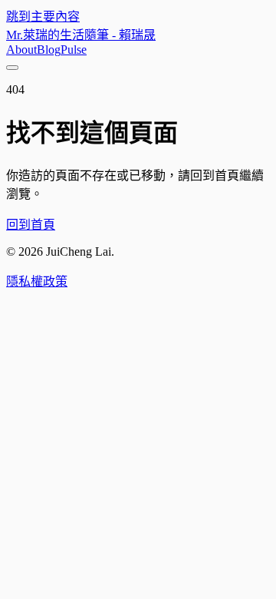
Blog (49, 49)
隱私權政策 (36, 281)
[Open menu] (12, 67)
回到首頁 (30, 224)
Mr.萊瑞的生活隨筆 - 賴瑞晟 (81, 34)
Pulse (74, 49)
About (21, 49)
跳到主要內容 (43, 16)
